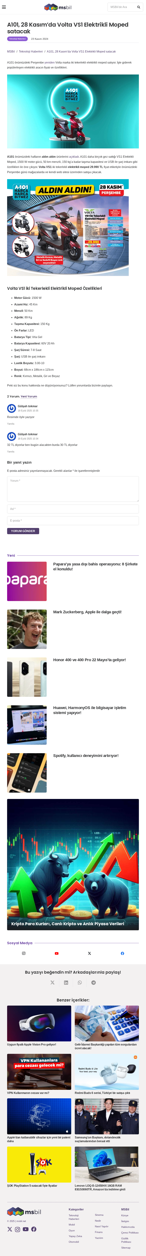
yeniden (50, 62)
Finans (99, 1232)
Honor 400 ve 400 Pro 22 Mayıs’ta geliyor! (89, 660)
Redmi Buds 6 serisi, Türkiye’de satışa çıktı (102, 1092)
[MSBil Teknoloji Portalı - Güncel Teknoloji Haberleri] (57, 7)
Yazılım (99, 1237)
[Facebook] (122, 953)
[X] (89, 953)
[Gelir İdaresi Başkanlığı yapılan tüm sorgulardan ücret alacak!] (107, 1024)
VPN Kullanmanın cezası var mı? (28, 1092)
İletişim (125, 1221)
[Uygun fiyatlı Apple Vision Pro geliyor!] (39, 1024)
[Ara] (138, 7)
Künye (124, 1215)
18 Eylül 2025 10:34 (28, 438)
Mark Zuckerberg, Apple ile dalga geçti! (87, 612)
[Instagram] (23, 953)
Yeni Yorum (29, 396)
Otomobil (74, 1241)
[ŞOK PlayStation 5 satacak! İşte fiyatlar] (39, 1165)
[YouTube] (56, 953)
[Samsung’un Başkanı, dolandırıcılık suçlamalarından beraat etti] (107, 1116)
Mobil (72, 1224)
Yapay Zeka (75, 1236)
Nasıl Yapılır (101, 1226)
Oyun (72, 1230)
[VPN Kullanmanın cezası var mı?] (39, 1072)
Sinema (99, 1214)
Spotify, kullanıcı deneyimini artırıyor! (85, 755)
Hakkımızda (128, 1226)
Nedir (98, 1220)
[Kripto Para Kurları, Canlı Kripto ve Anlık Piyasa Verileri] (73, 864)
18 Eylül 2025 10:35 (28, 410)
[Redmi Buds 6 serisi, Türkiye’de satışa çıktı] (107, 1072)
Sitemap (126, 1247)
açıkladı (74, 156)
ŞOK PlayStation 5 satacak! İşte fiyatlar (32, 1185)
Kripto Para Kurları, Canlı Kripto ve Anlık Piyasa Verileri (67, 924)
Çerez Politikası (130, 1232)
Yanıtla (10, 423)
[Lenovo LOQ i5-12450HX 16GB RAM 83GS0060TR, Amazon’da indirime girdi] (107, 1165)
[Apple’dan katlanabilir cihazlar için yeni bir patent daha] (39, 1116)
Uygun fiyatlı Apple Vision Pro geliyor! (31, 1044)
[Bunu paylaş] (52, 982)
